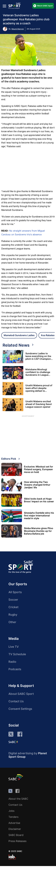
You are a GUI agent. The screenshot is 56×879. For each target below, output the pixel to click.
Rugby (12, 614)
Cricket (13, 607)
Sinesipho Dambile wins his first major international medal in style (39, 516)
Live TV (13, 646)
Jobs (11, 810)
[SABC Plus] (13, 741)
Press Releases (17, 841)
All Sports (15, 592)
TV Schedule (17, 654)
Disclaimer (14, 828)
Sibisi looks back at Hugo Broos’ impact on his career (39, 500)
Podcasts (14, 669)
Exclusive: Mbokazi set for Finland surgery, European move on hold (38, 469)
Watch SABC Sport (45, 6)
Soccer (13, 599)
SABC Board (15, 835)
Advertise (14, 822)
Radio (12, 661)
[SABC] (16, 777)
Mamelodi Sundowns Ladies (19, 335)
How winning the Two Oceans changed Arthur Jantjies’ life (37, 485)
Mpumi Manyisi (17, 29)
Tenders (13, 816)
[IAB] (12, 857)
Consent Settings (20, 709)
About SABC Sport (21, 694)
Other (12, 622)
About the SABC (18, 798)
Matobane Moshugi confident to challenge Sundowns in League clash (37, 372)
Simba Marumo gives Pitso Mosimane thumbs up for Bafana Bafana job (38, 531)
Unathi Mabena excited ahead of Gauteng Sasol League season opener (38, 404)
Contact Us (16, 701)
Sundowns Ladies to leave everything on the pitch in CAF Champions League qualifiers (38, 356)
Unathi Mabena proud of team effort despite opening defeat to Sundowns (38, 388)
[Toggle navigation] (4, 6)
